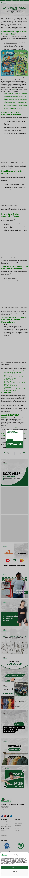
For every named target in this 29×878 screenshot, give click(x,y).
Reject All (14, 871)
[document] (14, 439)
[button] (21, 432)
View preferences (14, 874)
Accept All (14, 867)
